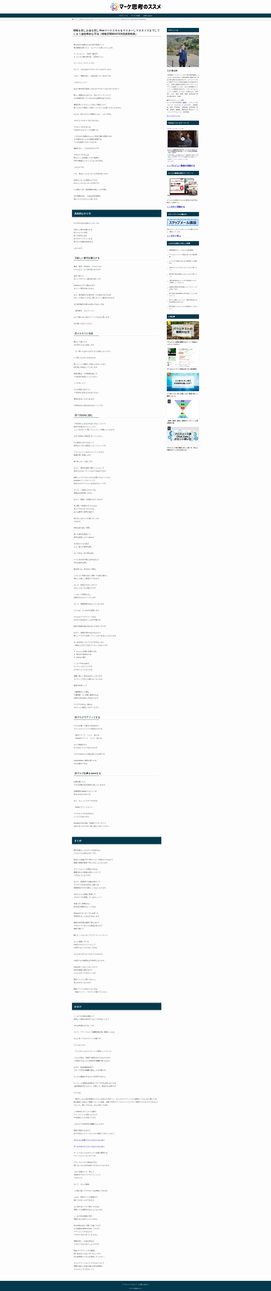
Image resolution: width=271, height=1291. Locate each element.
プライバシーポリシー (130, 1284)
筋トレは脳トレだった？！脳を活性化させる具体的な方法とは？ (183, 301)
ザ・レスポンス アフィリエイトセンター (89, 1146)
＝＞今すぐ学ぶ (174, 235)
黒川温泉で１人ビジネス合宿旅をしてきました (183, 307)
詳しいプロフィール (173, 116)
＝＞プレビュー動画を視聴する (181, 165)
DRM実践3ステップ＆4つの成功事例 (181, 250)
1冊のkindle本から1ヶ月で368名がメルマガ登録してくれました (182, 281)
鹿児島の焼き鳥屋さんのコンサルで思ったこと (183, 275)
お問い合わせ (143, 1284)
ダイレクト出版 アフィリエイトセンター (89, 1140)
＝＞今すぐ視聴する (176, 206)
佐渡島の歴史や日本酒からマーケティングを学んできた (183, 288)
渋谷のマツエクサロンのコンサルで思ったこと (183, 268)
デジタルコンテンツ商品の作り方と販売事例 (183, 255)
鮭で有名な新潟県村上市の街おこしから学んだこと (183, 294)
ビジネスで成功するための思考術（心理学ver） (183, 262)
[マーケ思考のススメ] (135, 7)
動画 (184, 102)
